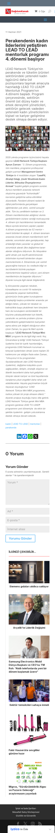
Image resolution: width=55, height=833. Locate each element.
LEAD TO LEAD (20, 424)
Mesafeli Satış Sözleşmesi (25, 812)
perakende (11, 427)
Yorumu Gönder (20, 538)
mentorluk (35, 424)
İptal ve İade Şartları (26, 808)
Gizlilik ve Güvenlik (26, 815)
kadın (8, 424)
